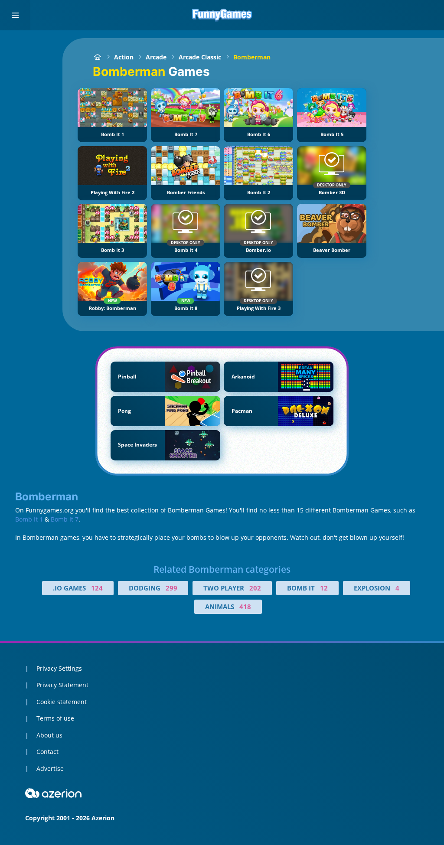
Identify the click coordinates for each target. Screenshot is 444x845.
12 (324, 588)
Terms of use (55, 718)
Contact (47, 751)
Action (124, 57)
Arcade (156, 57)
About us (49, 735)
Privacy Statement (62, 685)
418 (245, 606)
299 (171, 588)
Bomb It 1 (29, 519)
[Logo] (222, 15)
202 (255, 588)
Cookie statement (61, 702)
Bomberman (252, 57)
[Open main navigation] (15, 15)
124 (97, 588)
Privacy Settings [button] (59, 668)
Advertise (50, 768)
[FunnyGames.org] (97, 57)
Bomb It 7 (64, 519)
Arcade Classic (200, 57)
